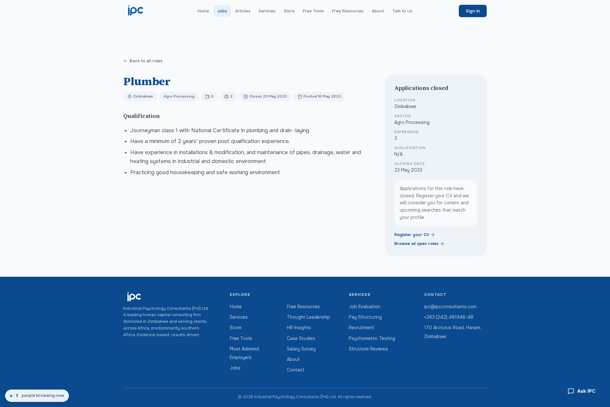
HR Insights (299, 327)
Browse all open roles (416, 243)
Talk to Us (402, 11)
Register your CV (411, 234)
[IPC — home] (135, 11)
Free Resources (347, 11)
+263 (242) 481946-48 (448, 317)
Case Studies (301, 338)
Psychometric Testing (372, 338)
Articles (242, 11)
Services (267, 11)
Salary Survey (301, 349)
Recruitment (361, 327)
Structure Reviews (368, 349)
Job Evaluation (364, 306)
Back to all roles (146, 61)
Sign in (473, 11)
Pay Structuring (365, 317)
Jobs (222, 11)
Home (203, 11)
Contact (295, 370)
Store (289, 11)
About (378, 11)
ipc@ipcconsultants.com (450, 306)
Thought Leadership (308, 317)
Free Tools (313, 11)
